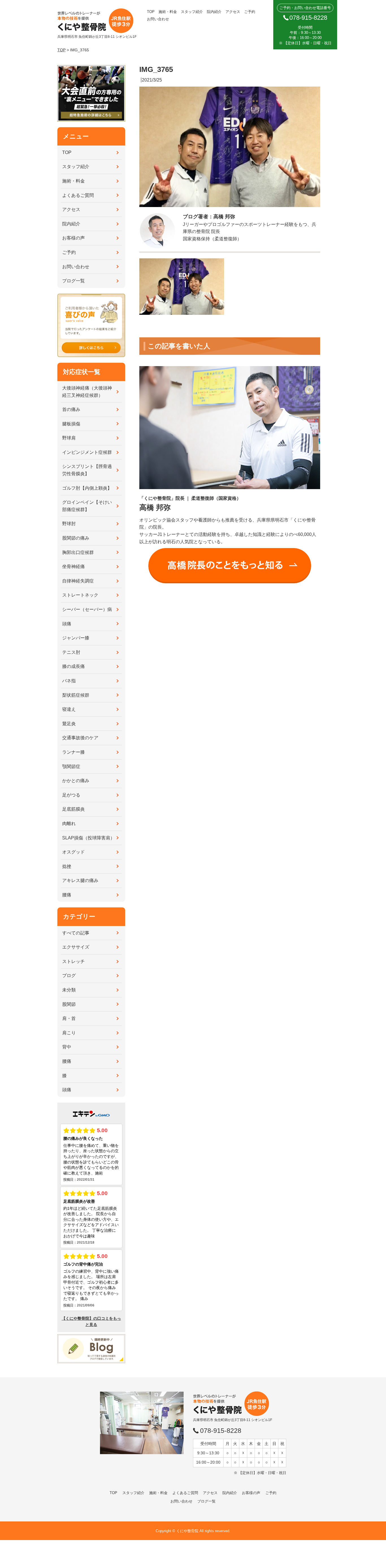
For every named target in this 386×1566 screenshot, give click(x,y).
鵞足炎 (69, 723)
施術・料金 (168, 12)
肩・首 (69, 1018)
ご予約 (249, 12)
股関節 (69, 1004)
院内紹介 (214, 12)
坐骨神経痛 (73, 566)
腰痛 (66, 894)
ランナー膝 (73, 752)
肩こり (69, 1032)
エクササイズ (75, 947)
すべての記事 (75, 933)
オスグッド (73, 852)
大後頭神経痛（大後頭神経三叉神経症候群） (87, 392)
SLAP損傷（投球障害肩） (88, 837)
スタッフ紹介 (192, 12)
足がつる (71, 795)
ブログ (69, 975)
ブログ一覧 (73, 280)
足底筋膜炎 (73, 809)
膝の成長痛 (73, 666)
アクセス (232, 12)
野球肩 (69, 438)
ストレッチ (73, 961)
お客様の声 (73, 238)
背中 (66, 1046)
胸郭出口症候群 (78, 552)
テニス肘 (71, 652)
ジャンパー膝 (75, 637)
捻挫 (66, 866)
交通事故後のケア (80, 737)
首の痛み (71, 409)
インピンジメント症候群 (87, 452)
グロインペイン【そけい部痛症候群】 (87, 506)
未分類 (69, 989)
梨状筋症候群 (75, 695)
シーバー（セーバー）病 (87, 609)
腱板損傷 (71, 423)
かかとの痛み (75, 780)
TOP (151, 12)
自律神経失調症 (78, 581)
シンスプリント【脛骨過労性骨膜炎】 (87, 470)
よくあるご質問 (78, 195)
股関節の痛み (75, 538)
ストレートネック (80, 595)
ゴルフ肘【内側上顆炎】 (87, 488)
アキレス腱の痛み (80, 880)
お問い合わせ (158, 19)
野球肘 (69, 523)
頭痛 (66, 623)
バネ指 (69, 680)
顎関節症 (71, 766)
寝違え (69, 709)
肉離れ (69, 823)
